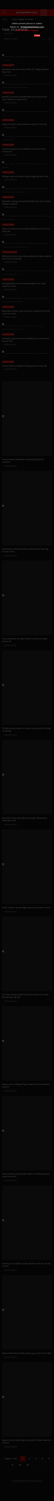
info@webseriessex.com (32, 27)
